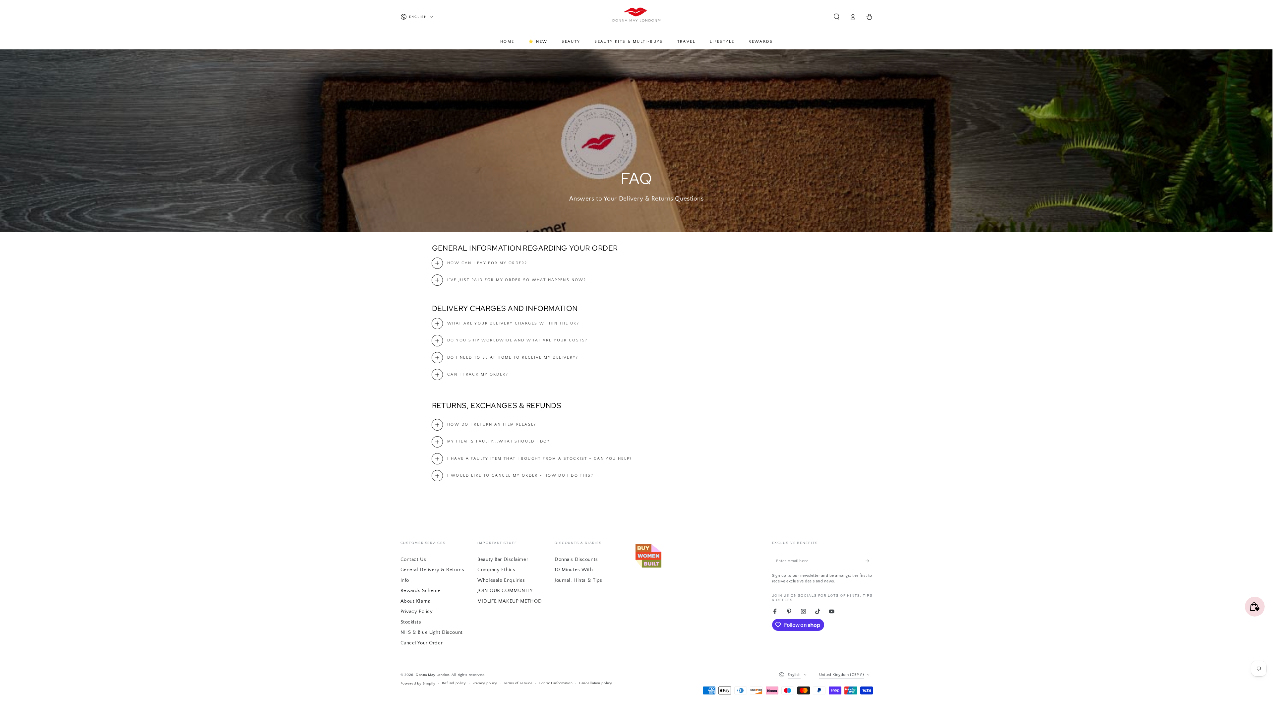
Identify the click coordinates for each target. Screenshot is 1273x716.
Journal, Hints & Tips (578, 580)
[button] (836, 17)
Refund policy (454, 683)
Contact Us (413, 559)
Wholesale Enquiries (501, 580)
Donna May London (432, 675)
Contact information (556, 683)
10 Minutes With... (576, 569)
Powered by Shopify (418, 683)
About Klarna (415, 601)
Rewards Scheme (420, 590)
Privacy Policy (416, 611)
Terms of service (517, 683)
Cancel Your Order (421, 643)
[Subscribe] (869, 561)
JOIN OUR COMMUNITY (504, 590)
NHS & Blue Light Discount (431, 632)
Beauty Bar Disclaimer (502, 559)
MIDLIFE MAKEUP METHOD (509, 601)
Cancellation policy (595, 683)
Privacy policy (484, 683)
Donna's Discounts (576, 559)
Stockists (410, 622)
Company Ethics (496, 569)
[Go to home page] (637, 17)
